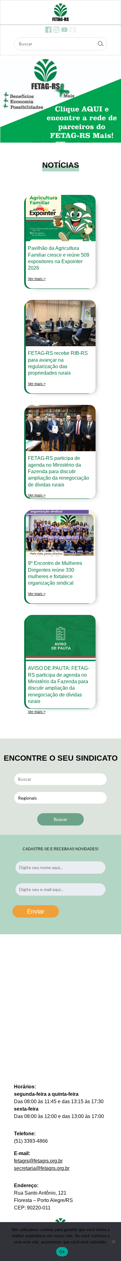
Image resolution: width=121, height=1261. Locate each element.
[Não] (113, 1241)
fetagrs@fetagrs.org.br (38, 1160)
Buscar (60, 819)
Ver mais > (37, 279)
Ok (62, 1251)
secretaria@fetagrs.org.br (41, 1168)
